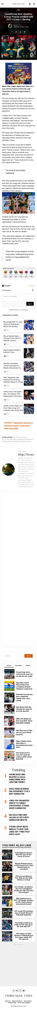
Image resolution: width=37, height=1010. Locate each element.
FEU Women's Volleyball (10, 441)
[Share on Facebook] (12, 32)
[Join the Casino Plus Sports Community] (18, 73)
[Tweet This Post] (16, 32)
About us (8, 1001)
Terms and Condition (24, 1002)
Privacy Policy (12, 1002)
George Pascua (25, 441)
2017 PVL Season (19, 437)
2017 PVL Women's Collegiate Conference (17, 439)
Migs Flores (19, 25)
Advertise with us (17, 1001)
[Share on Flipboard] (20, 32)
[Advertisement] (18, 569)
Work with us (28, 1001)
